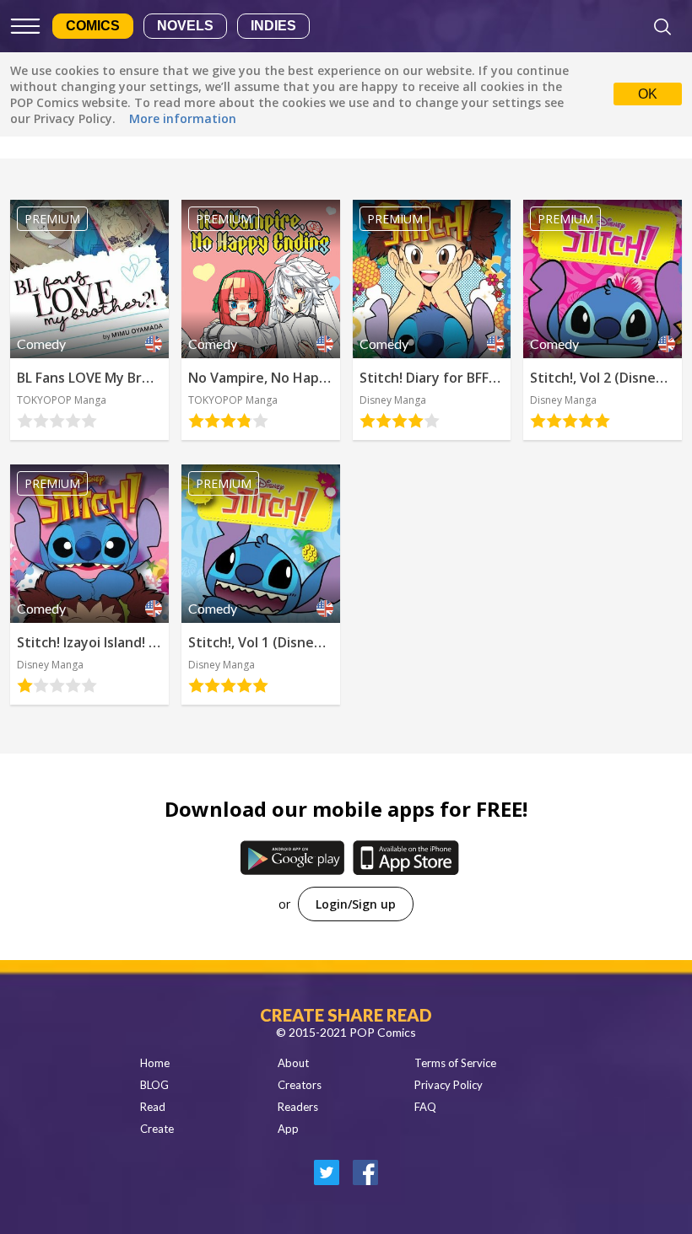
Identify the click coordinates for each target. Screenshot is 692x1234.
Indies (273, 26)
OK (647, 94)
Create (157, 1128)
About (293, 1063)
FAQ (425, 1106)
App (288, 1128)
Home (155, 1063)
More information (182, 118)
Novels (185, 26)
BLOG (154, 1085)
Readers (298, 1106)
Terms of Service (455, 1063)
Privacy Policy (448, 1085)
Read (152, 1106)
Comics (93, 26)
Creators (300, 1085)
